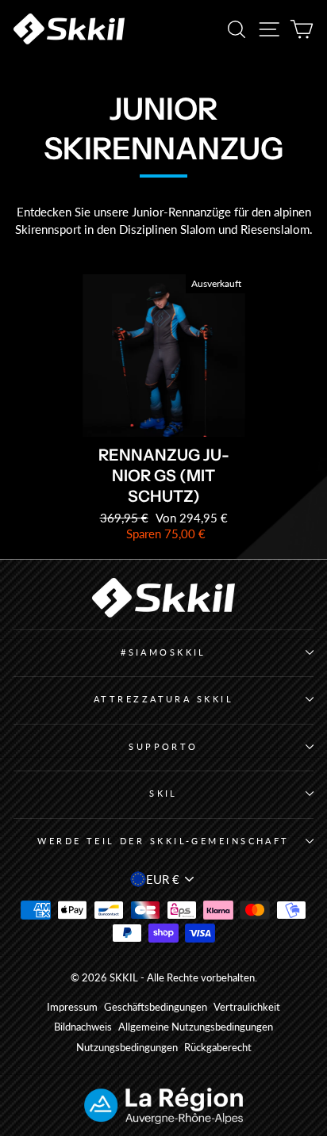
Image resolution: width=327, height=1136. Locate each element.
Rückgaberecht (218, 1048)
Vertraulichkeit (247, 1007)
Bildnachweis (83, 1027)
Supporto (163, 746)
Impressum (72, 1007)
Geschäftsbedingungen (155, 1007)
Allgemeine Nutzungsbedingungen (195, 1027)
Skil (163, 793)
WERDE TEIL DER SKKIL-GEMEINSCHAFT (163, 841)
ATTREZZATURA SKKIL (163, 699)
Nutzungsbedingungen (127, 1048)
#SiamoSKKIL (163, 652)
